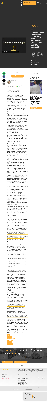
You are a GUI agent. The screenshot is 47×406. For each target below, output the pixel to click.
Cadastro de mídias (19, 357)
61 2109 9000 (22, 380)
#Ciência (9, 336)
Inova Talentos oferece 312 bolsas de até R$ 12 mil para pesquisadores (36, 98)
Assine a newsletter (7, 362)
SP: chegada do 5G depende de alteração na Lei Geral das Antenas (16, 311)
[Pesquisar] (25, 4)
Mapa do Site (4, 374)
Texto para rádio (36, 62)
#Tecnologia (10, 343)
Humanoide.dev (29, 389)
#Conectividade (11, 338)
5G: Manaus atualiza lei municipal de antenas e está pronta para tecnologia (17, 315)
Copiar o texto (35, 64)
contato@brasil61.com (23, 378)
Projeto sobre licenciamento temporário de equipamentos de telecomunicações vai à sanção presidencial (16, 306)
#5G (8, 335)
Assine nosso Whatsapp (20, 362)
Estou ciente (32, 396)
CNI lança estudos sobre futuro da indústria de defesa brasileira (35, 103)
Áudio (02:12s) (20, 76)
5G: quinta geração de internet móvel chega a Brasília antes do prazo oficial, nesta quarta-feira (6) (17, 237)
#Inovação (10, 340)
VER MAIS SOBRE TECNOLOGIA (34, 108)
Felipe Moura (14, 82)
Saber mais (34, 396)
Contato (3, 376)
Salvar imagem (35, 60)
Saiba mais (9, 357)
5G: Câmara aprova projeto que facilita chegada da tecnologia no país (17, 232)
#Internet (10, 342)
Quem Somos (4, 372)
